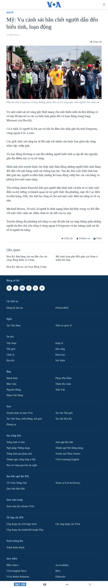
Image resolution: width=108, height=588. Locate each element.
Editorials (60, 576)
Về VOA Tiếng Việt (16, 483)
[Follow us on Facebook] (9, 288)
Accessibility (62, 565)
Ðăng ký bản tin (14, 307)
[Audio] (67, 584)
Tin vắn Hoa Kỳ (63, 418)
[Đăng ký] (42, 288)
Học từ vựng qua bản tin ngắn (21, 465)
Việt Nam (11, 343)
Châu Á (10, 354)
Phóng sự (11, 424)
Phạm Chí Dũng (14, 395)
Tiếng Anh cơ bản (15, 442)
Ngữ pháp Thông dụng (18, 448)
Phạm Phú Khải (63, 378)
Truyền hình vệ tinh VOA (19, 413)
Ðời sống (60, 348)
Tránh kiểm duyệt (15, 547)
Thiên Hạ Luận (63, 383)
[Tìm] (90, 584)
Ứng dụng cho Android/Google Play (24, 529)
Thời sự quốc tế (63, 325)
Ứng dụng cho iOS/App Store (21, 524)
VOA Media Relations (17, 576)
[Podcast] (35, 288)
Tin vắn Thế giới (64, 413)
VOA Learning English (67, 459)
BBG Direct (12, 565)
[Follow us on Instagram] (29, 288)
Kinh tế (59, 343)
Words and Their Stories (67, 453)
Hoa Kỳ (10, 12)
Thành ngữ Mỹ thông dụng (69, 448)
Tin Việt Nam (13, 325)
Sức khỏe (60, 360)
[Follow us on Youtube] (22, 288)
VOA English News (16, 571)
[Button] (96, 42)
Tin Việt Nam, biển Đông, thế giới (24, 418)
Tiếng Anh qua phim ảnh (19, 453)
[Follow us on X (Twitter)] (15, 288)
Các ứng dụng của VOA (67, 524)
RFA (57, 571)
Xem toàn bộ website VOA (20, 506)
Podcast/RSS (61, 307)
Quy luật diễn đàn (15, 488)
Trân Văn (60, 389)
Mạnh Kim (12, 378)
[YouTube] (44, 584)
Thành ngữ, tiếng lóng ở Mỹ (21, 459)
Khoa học (60, 354)
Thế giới (10, 348)
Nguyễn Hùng (13, 389)
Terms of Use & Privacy (67, 483)
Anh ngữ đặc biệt (64, 442)
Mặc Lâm (11, 383)
